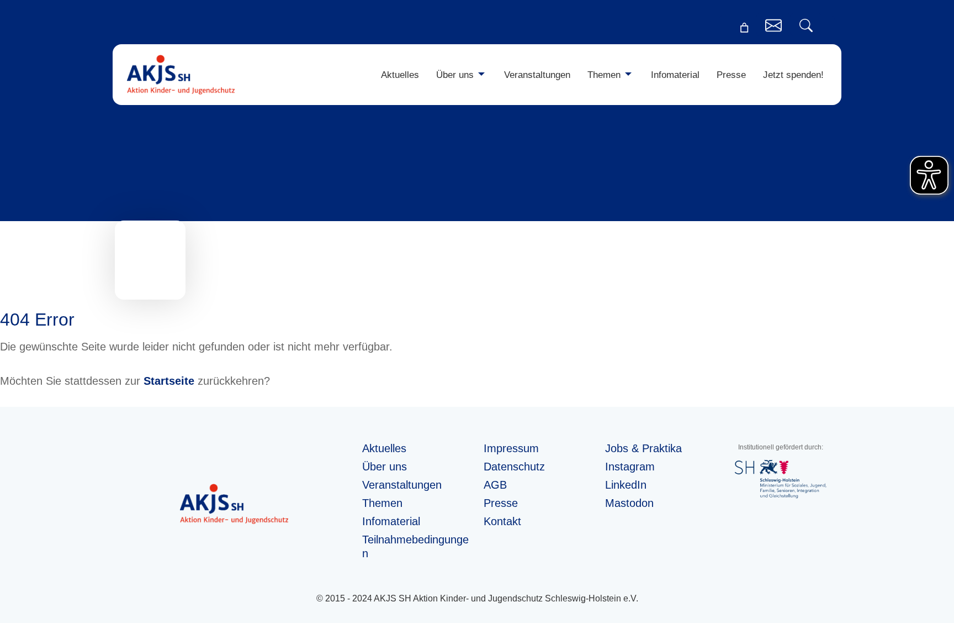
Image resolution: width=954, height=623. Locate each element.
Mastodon (629, 503)
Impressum (511, 448)
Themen (604, 74)
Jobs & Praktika (643, 448)
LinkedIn (625, 485)
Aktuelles (400, 74)
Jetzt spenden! (793, 74)
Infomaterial (675, 74)
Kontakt (502, 521)
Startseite (169, 381)
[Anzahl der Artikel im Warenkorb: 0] (744, 27)
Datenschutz (514, 466)
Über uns (455, 74)
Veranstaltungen (537, 74)
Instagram (630, 466)
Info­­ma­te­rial (391, 521)
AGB (495, 485)
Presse (731, 74)
